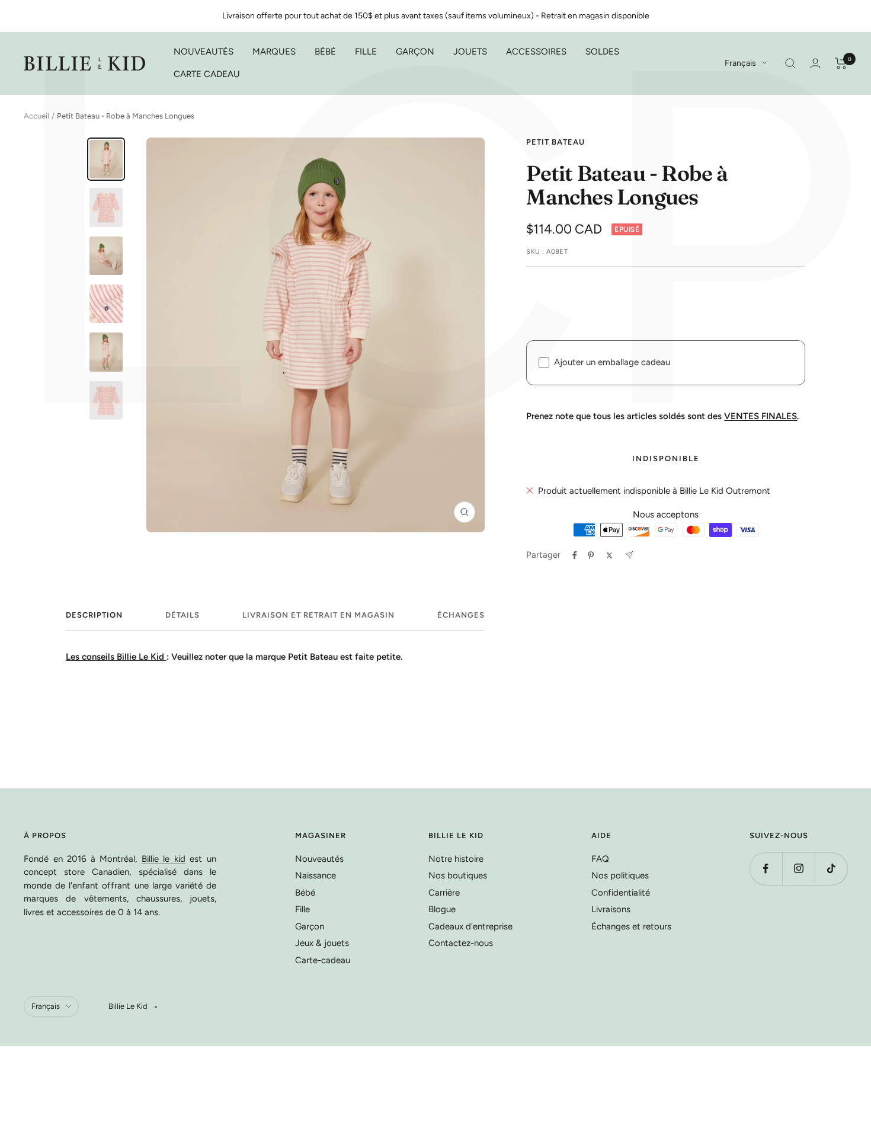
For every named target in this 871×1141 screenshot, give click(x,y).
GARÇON (415, 51)
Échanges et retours (631, 926)
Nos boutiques (457, 875)
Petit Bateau (555, 142)
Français (740, 63)
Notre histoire (455, 859)
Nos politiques (620, 875)
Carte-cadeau (322, 960)
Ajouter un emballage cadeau (612, 362)
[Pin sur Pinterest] (591, 555)
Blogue (442, 909)
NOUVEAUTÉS (203, 51)
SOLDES (602, 51)
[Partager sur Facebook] (574, 555)
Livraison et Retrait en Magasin (318, 615)
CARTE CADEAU (207, 74)
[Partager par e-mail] (629, 555)
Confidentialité (620, 892)
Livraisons (610, 909)
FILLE (366, 51)
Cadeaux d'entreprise (470, 926)
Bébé (305, 892)
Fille (302, 909)
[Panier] (841, 63)
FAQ (600, 859)
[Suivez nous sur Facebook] (766, 868)
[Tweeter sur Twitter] (609, 555)
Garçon (309, 926)
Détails (182, 615)
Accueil (36, 115)
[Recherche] (790, 63)
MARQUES (274, 51)
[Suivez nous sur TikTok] (831, 868)
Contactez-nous (460, 943)
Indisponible (666, 458)
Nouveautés (319, 859)
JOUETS (470, 51)
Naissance (315, 875)
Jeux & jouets (322, 943)
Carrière (444, 892)
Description (94, 615)
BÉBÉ (325, 51)
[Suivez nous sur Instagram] (798, 868)
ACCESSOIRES (536, 51)
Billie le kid (163, 859)
